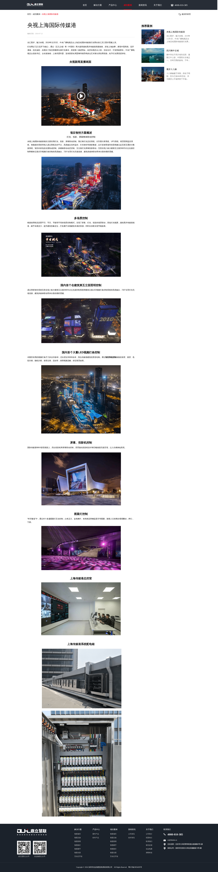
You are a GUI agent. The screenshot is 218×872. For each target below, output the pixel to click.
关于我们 (158, 5)
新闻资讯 (143, 5)
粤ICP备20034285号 (135, 867)
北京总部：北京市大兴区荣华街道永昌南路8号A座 (185, 844)
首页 (85, 5)
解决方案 (98, 5)
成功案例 (128, 5)
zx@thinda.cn (172, 840)
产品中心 (113, 5)
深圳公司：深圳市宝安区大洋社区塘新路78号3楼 (184, 848)
